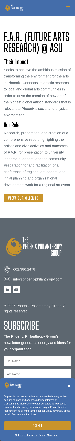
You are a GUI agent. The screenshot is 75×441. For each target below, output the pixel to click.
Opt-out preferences (26, 435)
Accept (37, 425)
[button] (69, 386)
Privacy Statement (48, 435)
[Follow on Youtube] (16, 289)
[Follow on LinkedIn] (7, 289)
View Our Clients (23, 198)
